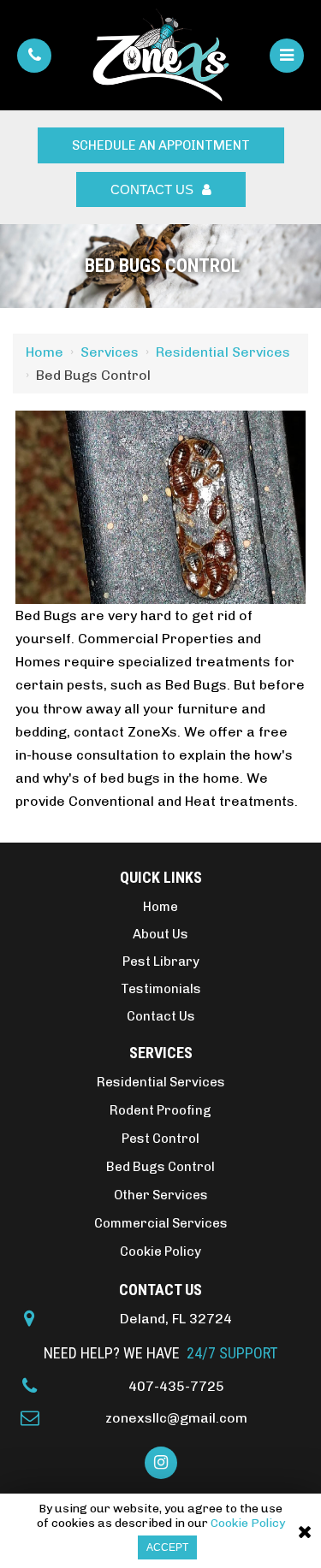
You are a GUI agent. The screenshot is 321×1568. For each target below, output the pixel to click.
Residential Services (223, 352)
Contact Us (151, 189)
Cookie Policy (248, 1523)
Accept (167, 1547)
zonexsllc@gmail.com (176, 1418)
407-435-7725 (176, 1386)
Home (44, 352)
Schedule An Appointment (161, 145)
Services (109, 352)
